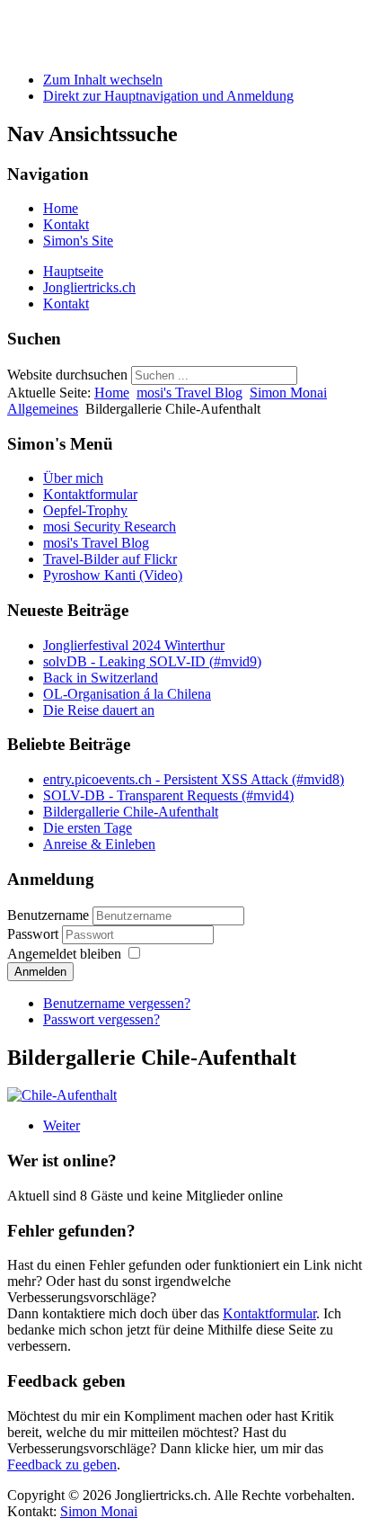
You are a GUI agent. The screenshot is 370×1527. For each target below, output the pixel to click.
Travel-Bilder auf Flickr (110, 559)
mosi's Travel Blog (189, 392)
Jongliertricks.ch (89, 287)
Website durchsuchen (67, 374)
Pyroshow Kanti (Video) (112, 575)
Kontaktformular (90, 494)
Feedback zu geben (62, 1464)
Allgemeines (42, 408)
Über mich (73, 478)
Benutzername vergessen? (116, 1003)
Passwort (34, 934)
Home (60, 208)
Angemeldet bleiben (64, 953)
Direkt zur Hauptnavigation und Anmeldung (168, 95)
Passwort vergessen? (101, 1019)
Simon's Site (78, 240)
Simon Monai (174, 35)
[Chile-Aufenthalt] (62, 1095)
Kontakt (66, 224)
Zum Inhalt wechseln (103, 79)
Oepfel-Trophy (85, 510)
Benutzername (48, 915)
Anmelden (40, 971)
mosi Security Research (109, 526)
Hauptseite (73, 271)
